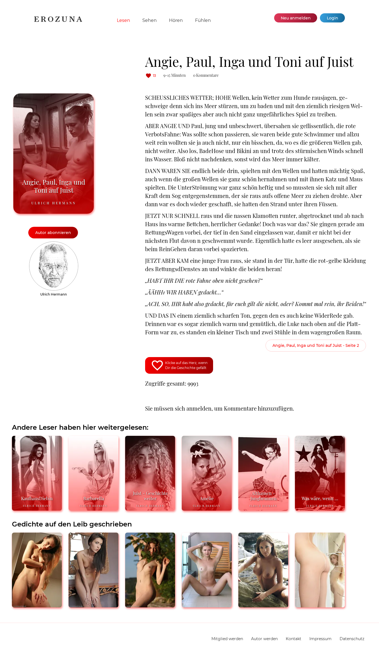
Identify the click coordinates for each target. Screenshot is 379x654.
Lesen (123, 20)
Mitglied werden (227, 638)
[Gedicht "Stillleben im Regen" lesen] (320, 605)
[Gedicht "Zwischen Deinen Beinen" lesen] (207, 605)
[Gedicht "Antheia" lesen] (150, 605)
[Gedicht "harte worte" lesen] (37, 605)
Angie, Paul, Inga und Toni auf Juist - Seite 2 (315, 345)
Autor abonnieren (53, 232)
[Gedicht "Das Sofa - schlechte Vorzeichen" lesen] (263, 605)
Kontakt (293, 638)
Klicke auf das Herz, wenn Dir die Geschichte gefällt (186, 365)
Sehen (149, 20)
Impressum (320, 638)
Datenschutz (352, 638)
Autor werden (264, 638)
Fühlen (203, 20)
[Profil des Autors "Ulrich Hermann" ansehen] (53, 244)
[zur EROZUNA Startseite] (58, 20)
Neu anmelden (296, 18)
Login (332, 18)
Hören (176, 20)
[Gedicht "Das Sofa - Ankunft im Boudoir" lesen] (93, 605)
